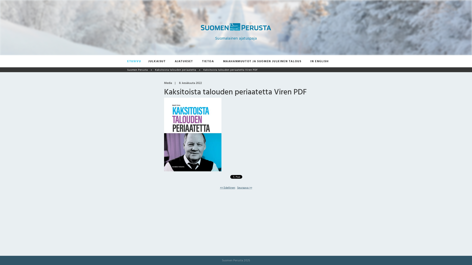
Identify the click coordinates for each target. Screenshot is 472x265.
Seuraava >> (244, 187)
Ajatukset (184, 61)
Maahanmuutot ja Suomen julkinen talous (262, 61)
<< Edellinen (227, 187)
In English (319, 61)
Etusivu (134, 61)
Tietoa (208, 61)
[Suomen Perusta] (236, 29)
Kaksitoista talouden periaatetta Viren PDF (230, 70)
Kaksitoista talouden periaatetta (175, 70)
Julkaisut (157, 61)
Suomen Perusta (137, 70)
